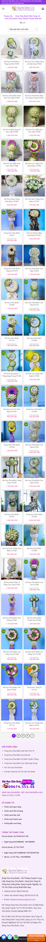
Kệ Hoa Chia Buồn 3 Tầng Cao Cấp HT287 (11, 583)
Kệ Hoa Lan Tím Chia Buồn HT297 (12, 410)
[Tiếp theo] (32, 736)
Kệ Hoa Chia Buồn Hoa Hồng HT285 (12, 619)
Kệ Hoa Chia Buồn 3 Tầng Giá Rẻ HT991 (12, 63)
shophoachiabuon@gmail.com (23, 899)
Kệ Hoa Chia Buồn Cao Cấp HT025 (34, 270)
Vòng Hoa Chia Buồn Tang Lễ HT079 (12, 270)
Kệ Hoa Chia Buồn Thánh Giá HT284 (34, 619)
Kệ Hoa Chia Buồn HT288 (34, 549)
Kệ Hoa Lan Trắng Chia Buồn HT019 (34, 724)
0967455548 (36, 937)
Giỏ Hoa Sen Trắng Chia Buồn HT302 (34, 200)
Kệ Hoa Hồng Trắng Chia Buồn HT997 (11, 200)
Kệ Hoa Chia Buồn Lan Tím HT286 (34, 583)
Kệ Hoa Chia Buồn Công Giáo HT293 (11, 481)
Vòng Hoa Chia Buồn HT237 (12, 234)
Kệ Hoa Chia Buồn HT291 (12, 515)
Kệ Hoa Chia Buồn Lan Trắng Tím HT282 (34, 653)
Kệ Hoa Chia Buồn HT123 (12, 339)
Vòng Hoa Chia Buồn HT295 (12, 446)
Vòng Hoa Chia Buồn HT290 (34, 515)
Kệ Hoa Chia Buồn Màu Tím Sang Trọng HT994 (34, 97)
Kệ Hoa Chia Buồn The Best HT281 (12, 688)
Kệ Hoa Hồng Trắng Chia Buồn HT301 (34, 234)
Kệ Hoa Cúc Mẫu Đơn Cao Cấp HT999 (34, 131)
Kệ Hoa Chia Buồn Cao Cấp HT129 (34, 304)
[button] (3, 9)
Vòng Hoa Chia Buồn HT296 (34, 410)
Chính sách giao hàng (12, 807)
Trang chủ (8, 16)
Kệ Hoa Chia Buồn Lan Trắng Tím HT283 (12, 653)
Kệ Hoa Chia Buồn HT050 (12, 304)
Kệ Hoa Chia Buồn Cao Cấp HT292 (34, 481)
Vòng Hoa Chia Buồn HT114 (12, 724)
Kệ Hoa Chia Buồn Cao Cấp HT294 (34, 446)
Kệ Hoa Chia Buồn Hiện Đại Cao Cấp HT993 (12, 97)
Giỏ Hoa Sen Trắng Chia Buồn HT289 (11, 549)
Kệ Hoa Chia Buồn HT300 (34, 339)
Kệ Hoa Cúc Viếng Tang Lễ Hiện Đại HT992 (34, 63)
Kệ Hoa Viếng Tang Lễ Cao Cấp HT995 (12, 131)
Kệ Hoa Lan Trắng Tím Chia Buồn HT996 (34, 164)
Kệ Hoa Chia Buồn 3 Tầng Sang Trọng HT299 (11, 375)
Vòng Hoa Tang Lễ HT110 (34, 688)
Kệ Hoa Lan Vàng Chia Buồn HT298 (34, 375)
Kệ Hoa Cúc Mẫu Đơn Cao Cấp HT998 (11, 164)
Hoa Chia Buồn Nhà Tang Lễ (27, 16)
